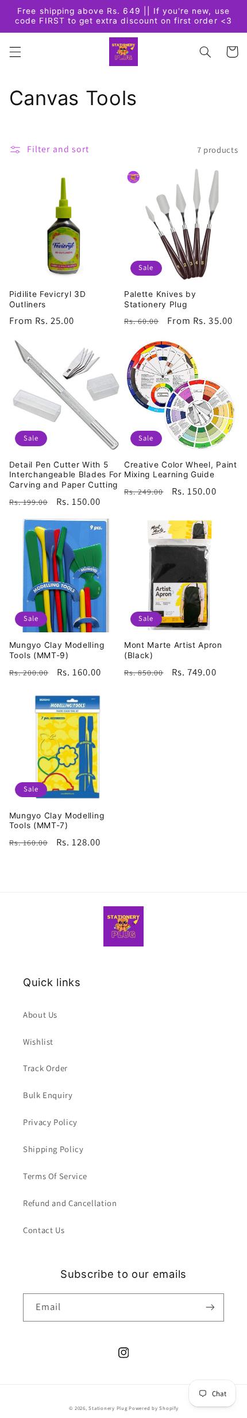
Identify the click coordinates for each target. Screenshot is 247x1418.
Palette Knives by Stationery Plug (160, 299)
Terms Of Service (55, 1175)
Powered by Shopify (153, 1408)
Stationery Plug (107, 1408)
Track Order (45, 1067)
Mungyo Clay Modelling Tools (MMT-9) (57, 650)
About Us (40, 1014)
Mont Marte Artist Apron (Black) (173, 650)
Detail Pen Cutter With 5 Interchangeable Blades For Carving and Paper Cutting (65, 474)
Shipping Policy (53, 1148)
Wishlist (38, 1041)
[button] (15, 51)
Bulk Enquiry (48, 1094)
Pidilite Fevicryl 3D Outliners (47, 299)
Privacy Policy (50, 1121)
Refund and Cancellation (70, 1202)
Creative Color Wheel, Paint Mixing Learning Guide (180, 470)
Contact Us (43, 1229)
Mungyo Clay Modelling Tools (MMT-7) (57, 820)
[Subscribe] (210, 1307)
